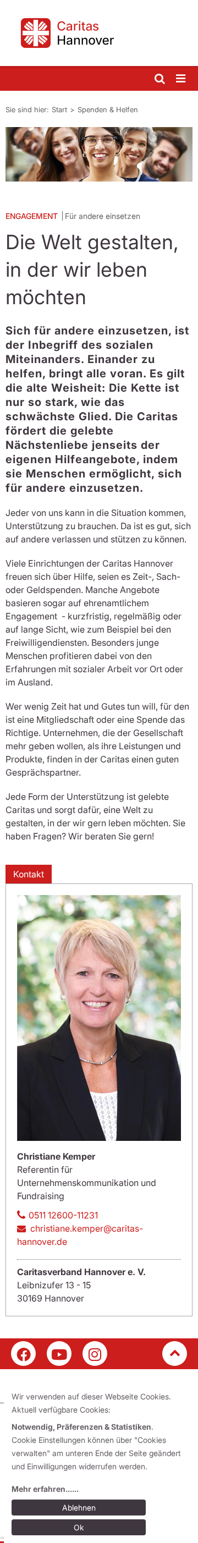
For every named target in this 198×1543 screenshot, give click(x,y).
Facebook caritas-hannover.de (23, 1353)
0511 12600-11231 (63, 1215)
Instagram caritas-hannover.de (94, 1353)
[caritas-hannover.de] (99, 33)
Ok (79, 1527)
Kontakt (28, 874)
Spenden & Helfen (108, 109)
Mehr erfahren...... (45, 1488)
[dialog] (101, 1464)
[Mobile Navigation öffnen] (181, 79)
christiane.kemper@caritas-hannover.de (80, 1235)
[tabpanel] (99, 154)
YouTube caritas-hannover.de (59, 1353)
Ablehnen (79, 1507)
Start (59, 109)
